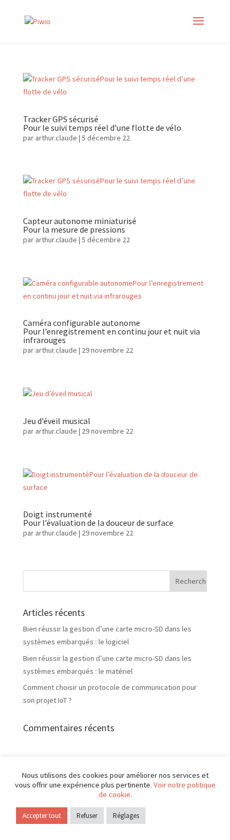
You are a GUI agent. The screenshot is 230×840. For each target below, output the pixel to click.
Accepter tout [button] (41, 815)
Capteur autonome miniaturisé (79, 225)
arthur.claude (56, 138)
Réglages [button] (126, 815)
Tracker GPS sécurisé (102, 123)
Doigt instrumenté (98, 518)
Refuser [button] (86, 815)
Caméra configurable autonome (111, 331)
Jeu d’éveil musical (56, 420)
